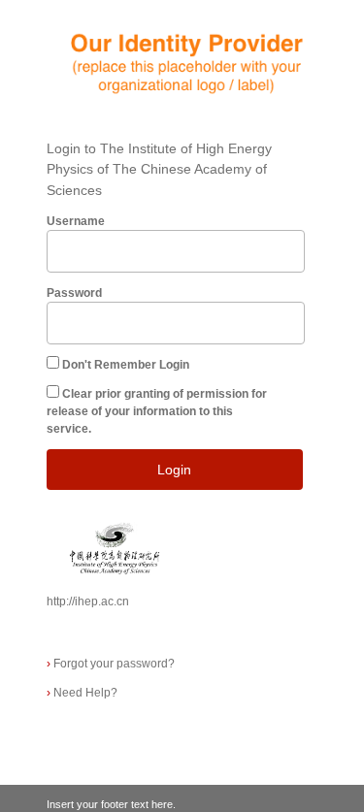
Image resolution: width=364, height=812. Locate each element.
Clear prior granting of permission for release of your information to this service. (157, 411)
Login (174, 469)
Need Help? (82, 692)
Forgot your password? (111, 663)
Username (76, 221)
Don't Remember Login (125, 365)
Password (74, 293)
